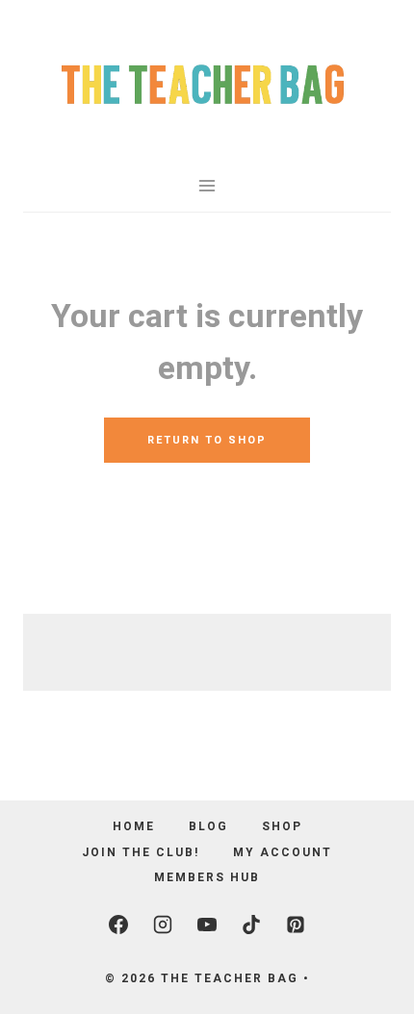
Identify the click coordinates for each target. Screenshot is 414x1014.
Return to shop (207, 440)
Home (134, 826)
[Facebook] (118, 924)
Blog (208, 826)
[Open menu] (207, 185)
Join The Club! (140, 852)
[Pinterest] (295, 924)
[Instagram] (162, 924)
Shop (282, 826)
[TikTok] (251, 924)
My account (282, 852)
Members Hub (207, 877)
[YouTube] (207, 924)
